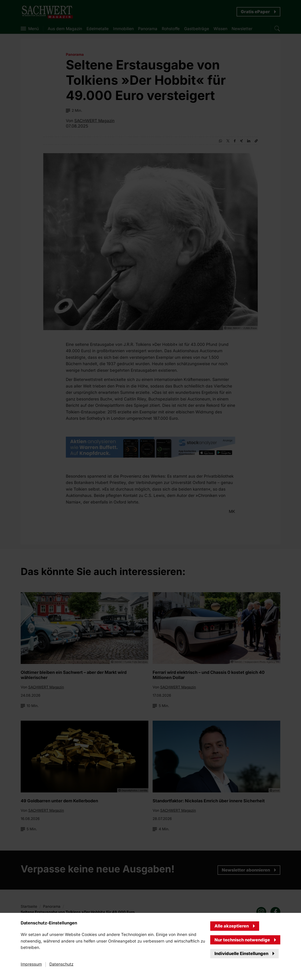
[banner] (150, 485)
